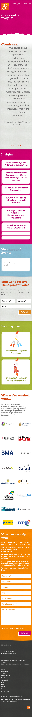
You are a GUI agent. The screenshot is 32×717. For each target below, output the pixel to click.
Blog (2, 682)
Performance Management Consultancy (16, 351)
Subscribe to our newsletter (14, 628)
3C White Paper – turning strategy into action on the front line (16, 200)
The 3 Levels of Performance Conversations (16, 188)
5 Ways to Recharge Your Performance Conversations (16, 163)
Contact (3, 689)
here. (3, 570)
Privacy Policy (5, 691)
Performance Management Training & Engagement (16, 379)
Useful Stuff (4, 680)
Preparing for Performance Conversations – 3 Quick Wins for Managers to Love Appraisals (16, 176)
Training (3, 673)
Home (3, 669)
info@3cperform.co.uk (9, 653)
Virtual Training (5, 675)
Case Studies (5, 678)
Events (3, 684)
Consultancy (5, 671)
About (3, 686)
